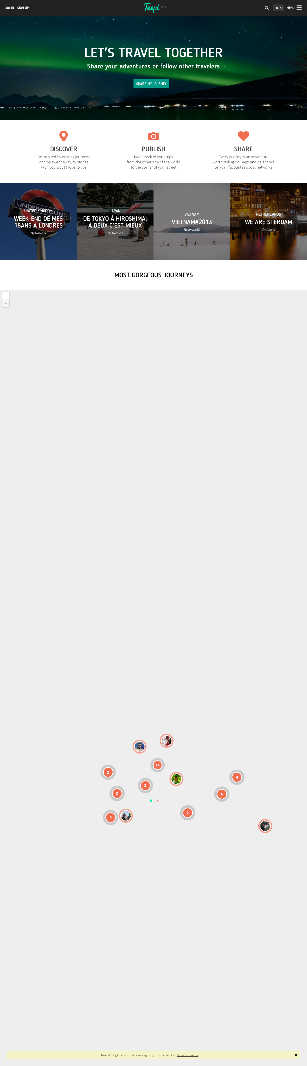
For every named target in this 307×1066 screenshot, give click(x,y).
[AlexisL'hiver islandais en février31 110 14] (139, 746)
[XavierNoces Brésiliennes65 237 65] (125, 815)
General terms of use (187, 1055)
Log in (9, 8)
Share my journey (151, 84)
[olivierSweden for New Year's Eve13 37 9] (166, 740)
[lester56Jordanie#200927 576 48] (176, 779)
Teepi (153, 8)
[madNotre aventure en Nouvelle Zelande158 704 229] (265, 826)
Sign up (23, 8)
